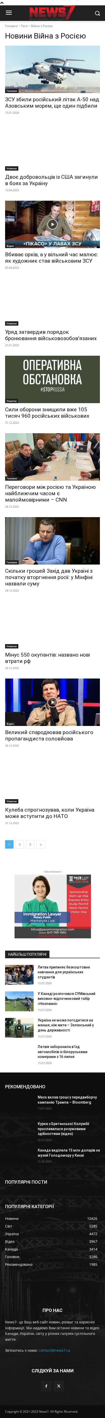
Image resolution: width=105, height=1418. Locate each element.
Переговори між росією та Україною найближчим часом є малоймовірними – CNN (50, 493)
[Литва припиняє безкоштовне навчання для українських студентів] (19, 975)
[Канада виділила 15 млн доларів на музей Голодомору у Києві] (19, 1158)
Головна (11, 26)
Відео (10, 246)
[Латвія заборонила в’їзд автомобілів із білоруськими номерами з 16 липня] (19, 1054)
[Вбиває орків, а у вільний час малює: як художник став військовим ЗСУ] (52, 224)
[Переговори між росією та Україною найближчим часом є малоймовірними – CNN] (52, 457)
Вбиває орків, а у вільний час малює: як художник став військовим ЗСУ (51, 257)
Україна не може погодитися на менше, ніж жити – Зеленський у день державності (66, 1025)
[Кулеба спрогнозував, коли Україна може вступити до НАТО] (52, 779)
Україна (12, 401)
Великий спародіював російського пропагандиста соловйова (49, 735)
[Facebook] (46, 1386)
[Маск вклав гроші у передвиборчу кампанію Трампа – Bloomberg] (19, 1105)
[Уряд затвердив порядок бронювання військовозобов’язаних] (52, 302)
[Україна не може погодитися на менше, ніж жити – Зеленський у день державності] (19, 1028)
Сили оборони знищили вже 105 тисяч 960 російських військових (47, 412)
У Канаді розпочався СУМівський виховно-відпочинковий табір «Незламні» (66, 999)
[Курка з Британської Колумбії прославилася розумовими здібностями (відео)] (19, 1131)
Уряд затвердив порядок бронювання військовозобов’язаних (51, 335)
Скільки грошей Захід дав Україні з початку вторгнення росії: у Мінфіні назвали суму (49, 577)
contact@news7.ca (54, 1350)
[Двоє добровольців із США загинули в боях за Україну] (52, 147)
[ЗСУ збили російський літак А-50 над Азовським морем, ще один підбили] (52, 69)
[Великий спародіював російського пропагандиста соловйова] (52, 702)
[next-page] (40, 844)
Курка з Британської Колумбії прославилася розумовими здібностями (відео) (63, 1129)
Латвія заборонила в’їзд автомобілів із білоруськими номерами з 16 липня (62, 1052)
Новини (12, 168)
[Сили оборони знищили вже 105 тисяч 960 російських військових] (52, 379)
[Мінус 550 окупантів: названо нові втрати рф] (52, 624)
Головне (12, 91)
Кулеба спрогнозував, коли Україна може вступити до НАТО (49, 813)
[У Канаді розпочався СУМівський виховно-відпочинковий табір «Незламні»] (19, 1001)
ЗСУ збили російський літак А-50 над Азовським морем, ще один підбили (52, 102)
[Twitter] (59, 1386)
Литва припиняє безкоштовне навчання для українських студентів (64, 972)
